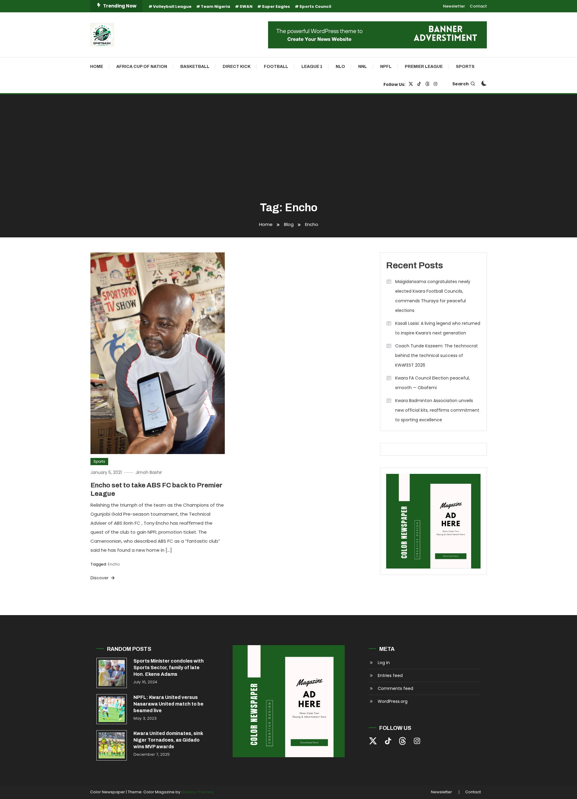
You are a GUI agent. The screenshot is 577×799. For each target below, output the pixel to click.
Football (276, 66)
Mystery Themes (197, 792)
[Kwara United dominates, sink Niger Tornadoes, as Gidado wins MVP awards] (111, 745)
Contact (478, 6)
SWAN (246, 6)
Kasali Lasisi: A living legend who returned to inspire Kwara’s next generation (437, 328)
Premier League (424, 66)
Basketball (194, 66)
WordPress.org (393, 701)
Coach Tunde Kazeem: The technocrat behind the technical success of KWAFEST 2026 (436, 355)
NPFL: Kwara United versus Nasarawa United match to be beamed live (168, 704)
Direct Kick (237, 66)
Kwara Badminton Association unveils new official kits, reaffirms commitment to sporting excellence (437, 410)
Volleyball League (172, 6)
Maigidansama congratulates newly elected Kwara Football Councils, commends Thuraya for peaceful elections (432, 296)
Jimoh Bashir (149, 472)
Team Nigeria (215, 6)
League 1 (311, 66)
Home (96, 66)
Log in (384, 663)
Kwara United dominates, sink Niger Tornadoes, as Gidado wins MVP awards (168, 740)
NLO (340, 66)
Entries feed (390, 675)
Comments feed (395, 688)
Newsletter (454, 6)
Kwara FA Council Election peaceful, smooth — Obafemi (432, 383)
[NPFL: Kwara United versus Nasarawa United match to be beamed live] (111, 709)
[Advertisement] (288, 148)
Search (460, 84)
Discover (100, 578)
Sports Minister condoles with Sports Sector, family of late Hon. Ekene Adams (168, 667)
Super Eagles (276, 6)
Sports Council (315, 6)
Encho (114, 564)
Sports (465, 66)
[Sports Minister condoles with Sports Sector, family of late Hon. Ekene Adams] (111, 673)
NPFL (386, 66)
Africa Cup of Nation (141, 66)
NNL (362, 66)
